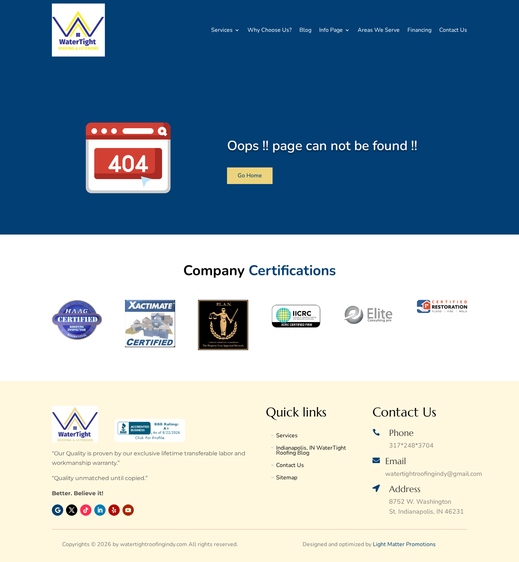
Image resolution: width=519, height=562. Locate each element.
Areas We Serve (379, 30)
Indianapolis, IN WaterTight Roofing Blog (311, 451)
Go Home (250, 175)
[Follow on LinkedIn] (100, 510)
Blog (305, 30)
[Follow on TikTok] (85, 510)
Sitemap (286, 478)
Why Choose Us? (269, 30)
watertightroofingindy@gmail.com (433, 473)
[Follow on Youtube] (128, 510)
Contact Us (453, 30)
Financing (419, 30)
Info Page (331, 30)
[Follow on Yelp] (114, 510)
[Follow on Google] (57, 510)
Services (222, 30)
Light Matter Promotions (404, 544)
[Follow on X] (71, 510)
